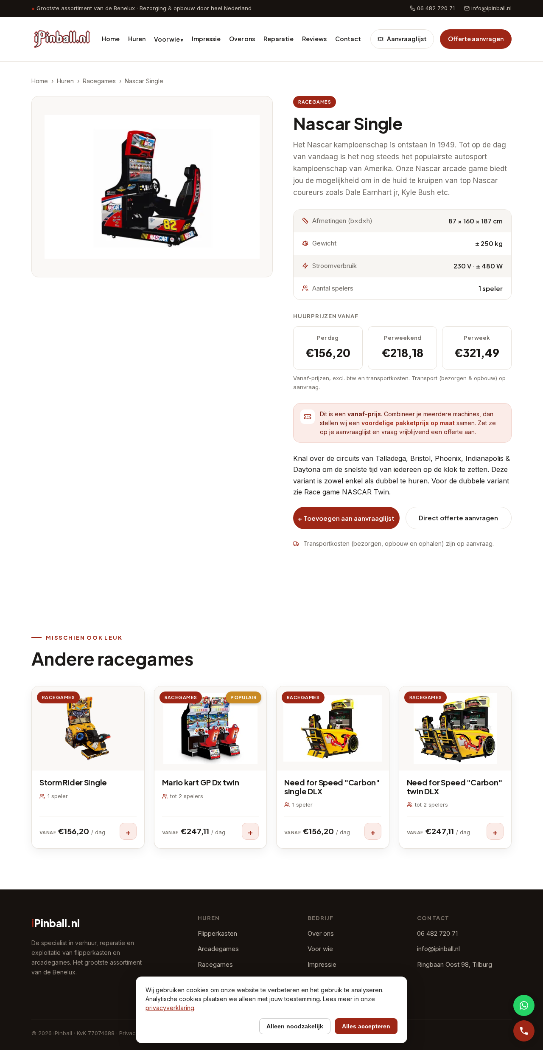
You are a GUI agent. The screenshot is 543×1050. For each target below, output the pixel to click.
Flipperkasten (217, 933)
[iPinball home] (61, 39)
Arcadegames (218, 949)
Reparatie (278, 38)
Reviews (314, 38)
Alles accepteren (366, 1026)
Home (111, 38)
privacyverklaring (170, 1007)
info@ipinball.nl (491, 8)
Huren (137, 38)
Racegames (99, 81)
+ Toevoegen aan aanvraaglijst (346, 518)
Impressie (206, 38)
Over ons (242, 38)
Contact (348, 38)
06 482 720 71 (435, 8)
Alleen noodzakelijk (294, 1026)
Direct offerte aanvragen (458, 518)
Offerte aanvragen (476, 38)
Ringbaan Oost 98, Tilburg (454, 964)
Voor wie (168, 39)
